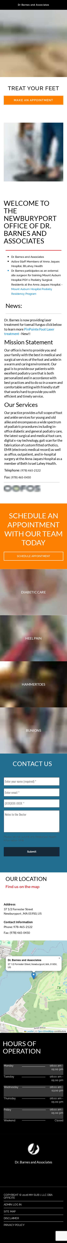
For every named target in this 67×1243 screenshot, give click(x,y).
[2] (29, 73)
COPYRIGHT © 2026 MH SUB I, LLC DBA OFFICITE (28, 1196)
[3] (38, 73)
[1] (20, 73)
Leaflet (30, 1031)
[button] (33, 976)
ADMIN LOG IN (13, 1204)
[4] (47, 73)
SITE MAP (10, 1211)
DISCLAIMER (11, 1218)
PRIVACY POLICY (14, 1225)
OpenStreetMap (46, 1031)
